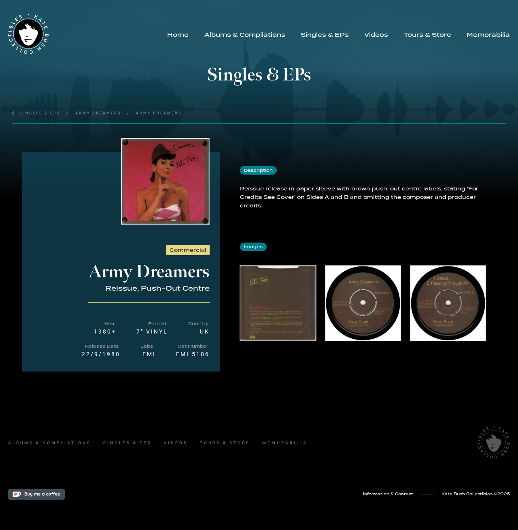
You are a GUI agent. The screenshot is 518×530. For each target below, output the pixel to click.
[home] (83, 34)
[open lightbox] (165, 181)
